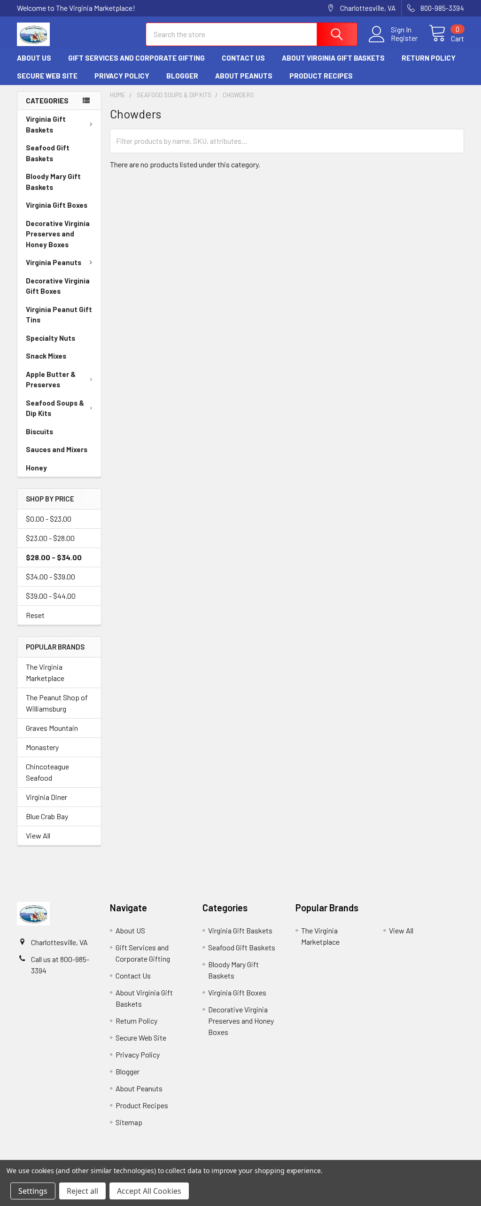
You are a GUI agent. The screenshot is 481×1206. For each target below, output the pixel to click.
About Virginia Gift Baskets (333, 58)
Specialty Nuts (50, 338)
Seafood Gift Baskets (48, 153)
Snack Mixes (46, 356)
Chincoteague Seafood (47, 772)
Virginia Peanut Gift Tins (59, 314)
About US (34, 58)
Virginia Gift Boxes (56, 205)
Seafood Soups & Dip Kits (55, 408)
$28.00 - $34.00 (54, 557)
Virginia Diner (46, 796)
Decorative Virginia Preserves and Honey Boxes (58, 234)
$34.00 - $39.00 (50, 576)
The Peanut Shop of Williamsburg (57, 703)
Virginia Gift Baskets (46, 124)
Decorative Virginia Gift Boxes (58, 286)
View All (38, 835)
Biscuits (39, 431)
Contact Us (243, 58)
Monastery (42, 747)
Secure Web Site (47, 75)
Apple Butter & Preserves (51, 379)
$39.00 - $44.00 (51, 595)
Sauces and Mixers (56, 449)
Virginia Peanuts (53, 262)
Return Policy (429, 58)
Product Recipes (321, 75)
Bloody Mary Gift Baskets (53, 181)
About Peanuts (243, 75)
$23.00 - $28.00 (50, 537)
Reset (35, 615)
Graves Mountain (52, 727)
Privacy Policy (121, 75)
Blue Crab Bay (47, 816)
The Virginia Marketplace (45, 672)
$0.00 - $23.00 (48, 518)
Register (404, 38)
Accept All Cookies (149, 1191)
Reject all (82, 1191)
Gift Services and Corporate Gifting (136, 58)
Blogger (182, 75)
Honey (36, 467)
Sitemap (129, 1122)
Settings (32, 1191)
